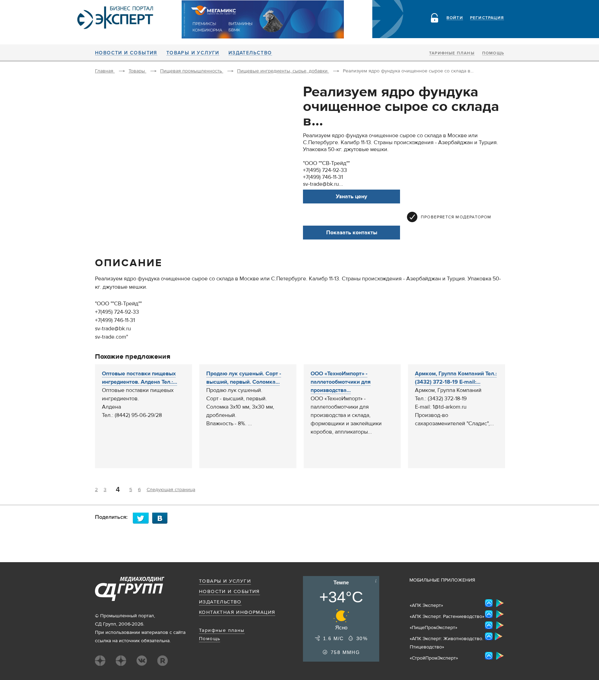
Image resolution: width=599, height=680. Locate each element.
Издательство (250, 53)
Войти (454, 18)
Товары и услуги (192, 53)
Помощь (493, 53)
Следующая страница (171, 490)
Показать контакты (351, 232)
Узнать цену (351, 196)
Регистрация (487, 18)
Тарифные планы (452, 53)
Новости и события (126, 53)
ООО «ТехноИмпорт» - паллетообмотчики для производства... (341, 382)
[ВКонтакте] (162, 518)
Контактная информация (237, 612)
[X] (142, 518)
